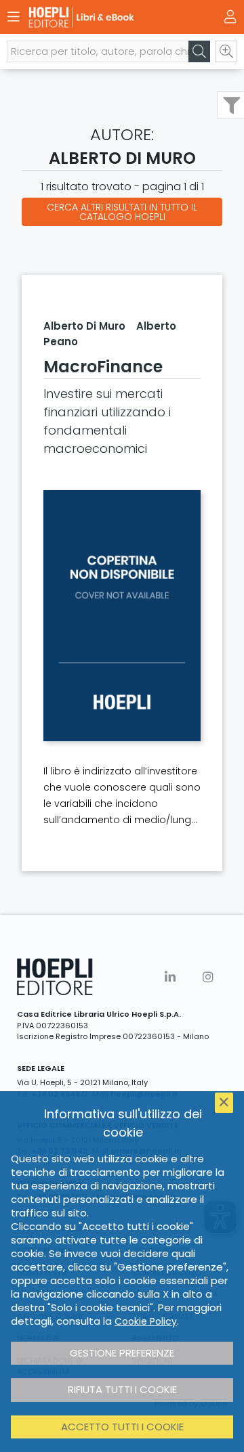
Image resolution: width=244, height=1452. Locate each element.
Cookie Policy (146, 1321)
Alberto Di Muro (84, 326)
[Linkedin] (170, 977)
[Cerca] (199, 51)
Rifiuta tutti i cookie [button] (122, 1389)
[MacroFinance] (122, 615)
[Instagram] (208, 977)
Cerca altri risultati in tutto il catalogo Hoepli (122, 211)
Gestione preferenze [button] (122, 1353)
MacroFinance (103, 366)
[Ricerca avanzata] (226, 51)
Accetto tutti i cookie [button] (122, 1427)
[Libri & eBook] (98, 17)
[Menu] (13, 17)
